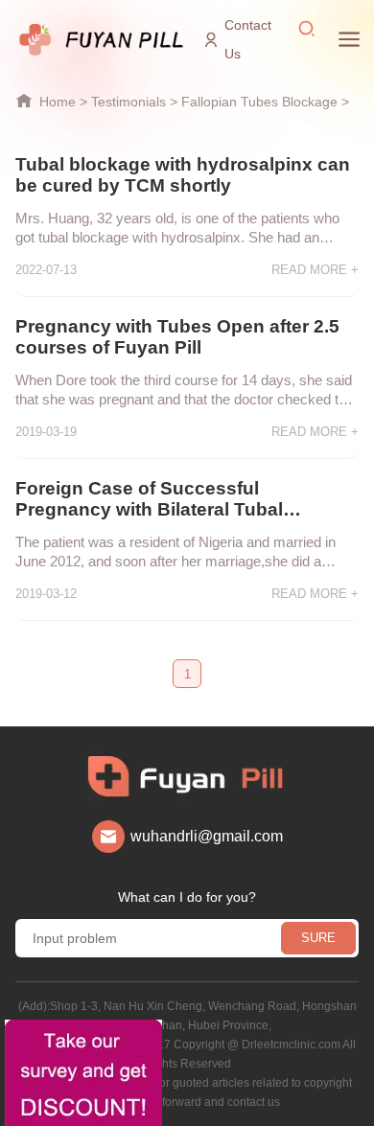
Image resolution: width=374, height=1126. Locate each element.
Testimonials (128, 101)
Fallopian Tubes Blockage (259, 101)
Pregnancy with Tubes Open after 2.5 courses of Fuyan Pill (177, 336)
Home (57, 101)
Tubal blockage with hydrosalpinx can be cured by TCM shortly (182, 174)
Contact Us (247, 39)
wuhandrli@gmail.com (206, 836)
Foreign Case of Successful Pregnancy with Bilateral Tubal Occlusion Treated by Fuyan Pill (155, 499)
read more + (315, 270)
